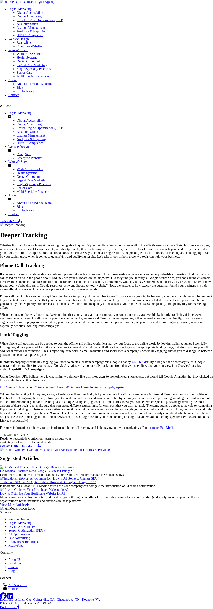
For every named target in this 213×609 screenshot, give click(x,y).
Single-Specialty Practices (34, 69)
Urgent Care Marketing (32, 65)
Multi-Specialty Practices (33, 76)
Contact (13, 95)
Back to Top (8, 607)
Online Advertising (29, 16)
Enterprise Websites (29, 46)
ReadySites (24, 42)
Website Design (18, 39)
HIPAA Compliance (30, 35)
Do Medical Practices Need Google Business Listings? (36, 471)
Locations (14, 563)
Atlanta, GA (23, 599)
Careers (13, 567)
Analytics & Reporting (31, 31)
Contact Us (15, 588)
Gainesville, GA (43, 599)
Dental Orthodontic (29, 61)
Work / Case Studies (30, 54)
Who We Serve (18, 50)
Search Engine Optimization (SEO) (40, 20)
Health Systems (27, 57)
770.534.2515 (17, 585)
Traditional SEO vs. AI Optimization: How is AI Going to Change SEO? (48, 482)
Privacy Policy (9, 603)
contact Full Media (162, 427)
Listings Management (31, 27)
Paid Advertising (19, 538)
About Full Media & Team (34, 84)
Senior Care (24, 72)
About (12, 80)
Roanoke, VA (91, 599)
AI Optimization (27, 24)
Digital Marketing (20, 9)
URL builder (140, 362)
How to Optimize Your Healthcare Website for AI (32, 493)
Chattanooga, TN (68, 599)
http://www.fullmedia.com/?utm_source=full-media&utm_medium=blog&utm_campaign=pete (62, 387)
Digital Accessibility (30, 12)
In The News (25, 91)
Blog (20, 87)
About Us (14, 559)
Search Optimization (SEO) (26, 530)
